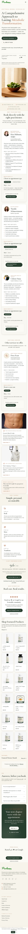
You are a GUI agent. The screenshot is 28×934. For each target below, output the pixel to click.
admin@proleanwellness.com (9, 888)
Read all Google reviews (13, 857)
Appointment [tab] (7, 314)
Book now (13, 828)
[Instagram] (6, 879)
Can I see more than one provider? (11, 800)
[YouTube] (9, 879)
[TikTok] (16, 879)
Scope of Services (6, 905)
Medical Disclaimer (6, 916)
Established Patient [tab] (16, 181)
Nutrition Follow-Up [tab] (9, 249)
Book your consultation (8, 38)
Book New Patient (11, 196)
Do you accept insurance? (9, 786)
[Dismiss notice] (16, 932)
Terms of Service (5, 918)
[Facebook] (3, 879)
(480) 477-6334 (9, 42)
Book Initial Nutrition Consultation (12, 264)
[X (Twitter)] (12, 879)
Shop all (4, 629)
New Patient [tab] (7, 181)
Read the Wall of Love (13, 577)
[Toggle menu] (25, 2)
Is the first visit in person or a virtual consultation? (12, 791)
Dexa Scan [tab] (7, 390)
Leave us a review (14, 613)
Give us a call (20, 779)
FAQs (3, 903)
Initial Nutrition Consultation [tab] (10, 246)
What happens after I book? (10, 796)
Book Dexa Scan (11, 405)
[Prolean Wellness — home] (6, 2)
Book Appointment (11, 329)
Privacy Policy (5, 920)
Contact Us (4, 901)
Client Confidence (6, 907)
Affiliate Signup (5, 909)
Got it (13, 932)
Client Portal (4, 899)
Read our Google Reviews (13, 610)
